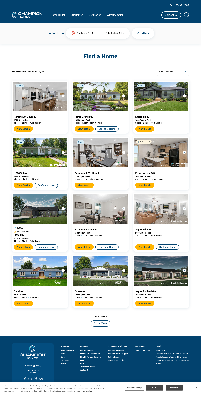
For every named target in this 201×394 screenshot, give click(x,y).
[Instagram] (35, 378)
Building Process (114, 357)
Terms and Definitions (88, 367)
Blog (82, 360)
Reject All (154, 388)
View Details (23, 129)
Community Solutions (142, 350)
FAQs (82, 364)
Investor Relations (67, 350)
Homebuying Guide (87, 350)
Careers (63, 357)
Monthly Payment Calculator (90, 357)
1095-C (158, 364)
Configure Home (107, 129)
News (63, 354)
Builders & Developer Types (118, 354)
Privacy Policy (161, 350)
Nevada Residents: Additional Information (171, 357)
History (63, 364)
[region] (100, 388)
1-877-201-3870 (33, 366)
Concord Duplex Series (116, 360)
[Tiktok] (41, 378)
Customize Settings (134, 388)
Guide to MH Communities (90, 354)
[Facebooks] (30, 378)
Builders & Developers (116, 350)
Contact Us (171, 15)
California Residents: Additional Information (172, 354)
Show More (100, 323)
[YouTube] (24, 378)
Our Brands (65, 360)
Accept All (174, 388)
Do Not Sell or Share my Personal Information (172, 360)
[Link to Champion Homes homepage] (27, 15)
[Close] (197, 388)
